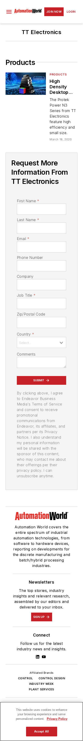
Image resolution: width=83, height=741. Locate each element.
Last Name (28, 219)
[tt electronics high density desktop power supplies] (26, 83)
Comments (26, 354)
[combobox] (41, 342)
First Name (28, 201)
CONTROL (25, 678)
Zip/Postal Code (31, 314)
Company (25, 276)
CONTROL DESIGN (52, 678)
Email (23, 238)
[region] (41, 721)
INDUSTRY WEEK (41, 684)
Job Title (26, 295)
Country (25, 334)
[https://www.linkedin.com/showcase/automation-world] (37, 656)
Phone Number (30, 257)
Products (58, 74)
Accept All (41, 731)
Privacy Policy (57, 719)
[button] (9, 11)
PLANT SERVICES (41, 689)
